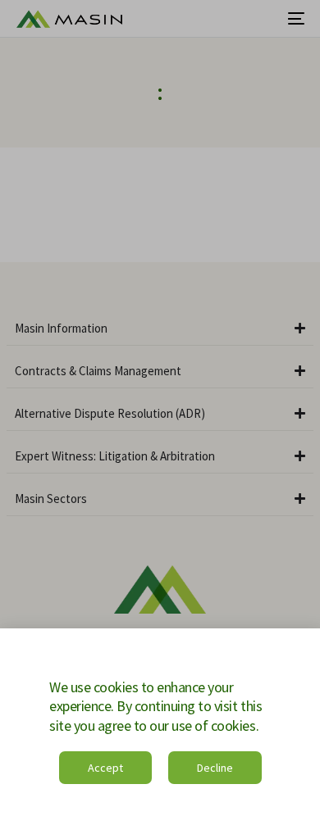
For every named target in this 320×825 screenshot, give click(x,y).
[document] (160, 412)
